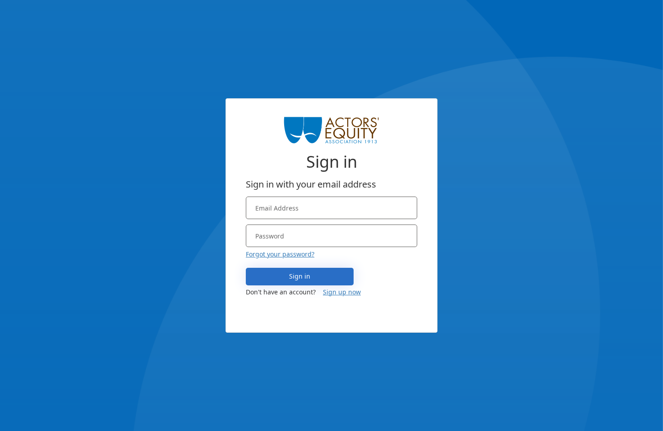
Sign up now (342, 292)
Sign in (299, 276)
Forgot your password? (280, 254)
